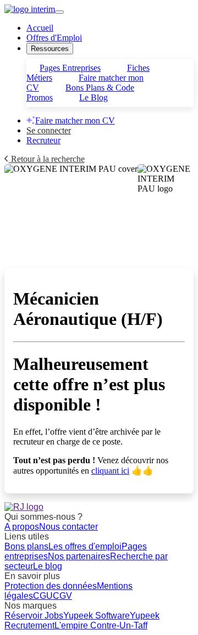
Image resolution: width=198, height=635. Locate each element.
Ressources (50, 48)
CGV (62, 595)
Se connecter (48, 130)
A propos (21, 526)
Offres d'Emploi (54, 37)
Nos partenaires (79, 556)
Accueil (39, 27)
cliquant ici (110, 470)
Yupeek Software (96, 615)
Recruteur (43, 140)
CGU (43, 595)
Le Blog (93, 97)
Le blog (47, 566)
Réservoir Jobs (33, 615)
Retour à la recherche (47, 159)
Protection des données (50, 586)
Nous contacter (68, 526)
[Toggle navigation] (59, 12)
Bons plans (26, 546)
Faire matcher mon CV (75, 120)
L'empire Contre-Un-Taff (100, 625)
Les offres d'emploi (85, 546)
